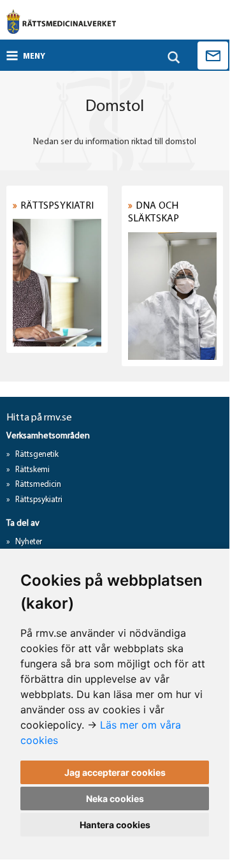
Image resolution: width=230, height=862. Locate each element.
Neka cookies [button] (115, 798)
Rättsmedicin (38, 484)
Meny (34, 56)
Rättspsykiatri (38, 500)
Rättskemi (32, 470)
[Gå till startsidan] (61, 22)
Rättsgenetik (37, 454)
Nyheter (28, 542)
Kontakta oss (213, 55)
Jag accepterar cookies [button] (115, 772)
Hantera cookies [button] (115, 824)
